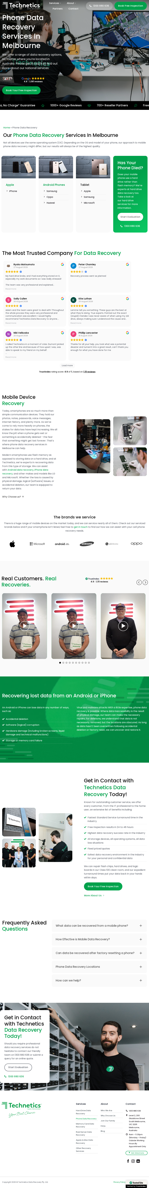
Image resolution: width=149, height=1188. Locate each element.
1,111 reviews (89, 371)
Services (54, 3)
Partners (58, 8)
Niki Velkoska (21, 332)
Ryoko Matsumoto (24, 264)
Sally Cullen (20, 298)
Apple (10, 185)
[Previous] (139, 582)
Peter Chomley (87, 264)
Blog (103, 1131)
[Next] (145, 582)
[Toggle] (23, 496)
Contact (73, 8)
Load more (67, 365)
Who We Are (106, 1110)
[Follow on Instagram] (133, 1161)
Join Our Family (108, 1120)
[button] (25, 626)
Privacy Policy (119, 1182)
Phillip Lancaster (88, 332)
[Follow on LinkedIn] (138, 1161)
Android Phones (54, 185)
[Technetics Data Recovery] (21, 6)
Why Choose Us (108, 1115)
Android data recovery (20, 470)
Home (6, 127)
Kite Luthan (85, 298)
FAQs (103, 1126)
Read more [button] (11, 289)
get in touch (81, 527)
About (70, 3)
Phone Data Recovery (86, 1118)
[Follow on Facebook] (128, 1161)
